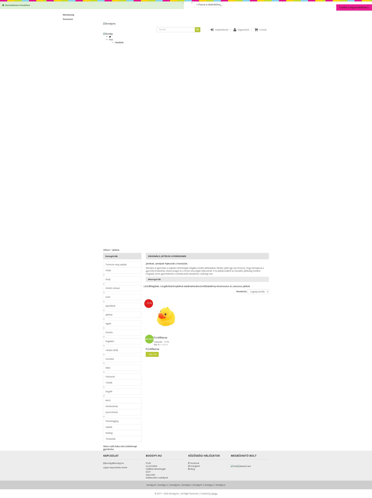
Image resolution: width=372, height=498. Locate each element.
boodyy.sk (151, 484)
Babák (209, 286)
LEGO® (147, 286)
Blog (192, 469)
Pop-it (215, 286)
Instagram (195, 466)
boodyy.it (186, 484)
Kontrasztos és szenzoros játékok (234, 286)
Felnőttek (119, 42)
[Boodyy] (108, 33)
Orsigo (214, 493)
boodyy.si (209, 484)
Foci (111, 39)
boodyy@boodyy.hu (114, 463)
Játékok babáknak (184, 286)
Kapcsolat (150, 474)
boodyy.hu (175, 484)
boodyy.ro (220, 484)
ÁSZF (148, 471)
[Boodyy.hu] (109, 23)
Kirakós (196, 286)
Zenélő (203, 286)
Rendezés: (241, 291)
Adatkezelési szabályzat (157, 477)
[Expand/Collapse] (103, 274)
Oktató (170, 286)
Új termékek (151, 466)
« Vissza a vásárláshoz (208, 4)
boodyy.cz (163, 484)
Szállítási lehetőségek (156, 469)
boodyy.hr (197, 484)
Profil (148, 463)
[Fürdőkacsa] (165, 316)
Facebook (194, 463)
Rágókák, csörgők (159, 286)
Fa (175, 286)
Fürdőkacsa (160, 337)
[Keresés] (197, 29)
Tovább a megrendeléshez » (354, 7)
